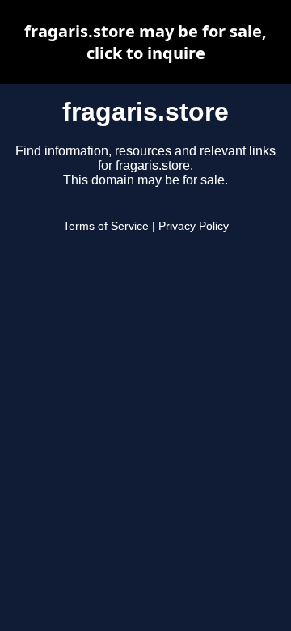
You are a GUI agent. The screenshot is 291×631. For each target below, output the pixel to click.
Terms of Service (106, 226)
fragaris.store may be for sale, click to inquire (145, 42)
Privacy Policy (193, 226)
